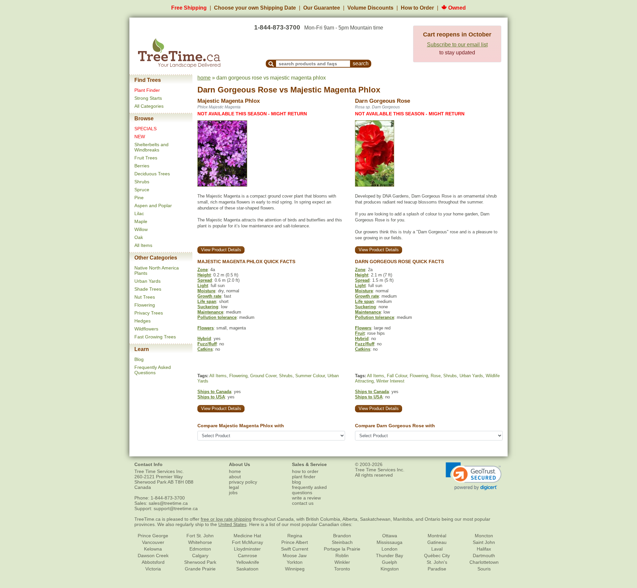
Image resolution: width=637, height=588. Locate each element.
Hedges (142, 320)
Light (202, 285)
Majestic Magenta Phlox (335, 89)
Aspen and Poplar (153, 205)
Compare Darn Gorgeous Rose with (395, 425)
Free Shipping (189, 8)
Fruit (360, 333)
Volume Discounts (370, 8)
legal (234, 487)
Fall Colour (397, 375)
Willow (141, 229)
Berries (141, 165)
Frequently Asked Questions (152, 370)
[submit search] (271, 64)
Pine (139, 197)
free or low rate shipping (226, 519)
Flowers (205, 327)
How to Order (417, 8)
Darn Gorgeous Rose (237, 89)
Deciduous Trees (152, 173)
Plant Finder (147, 90)
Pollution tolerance (217, 317)
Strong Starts (148, 98)
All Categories (149, 106)
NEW (139, 136)
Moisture (206, 290)
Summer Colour (310, 375)
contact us (303, 503)
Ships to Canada (214, 391)
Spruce (141, 189)
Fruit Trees (145, 157)
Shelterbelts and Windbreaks (151, 147)
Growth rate (209, 296)
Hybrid (204, 338)
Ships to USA (211, 396)
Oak (138, 237)
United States (232, 524)
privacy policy (243, 482)
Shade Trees (147, 289)
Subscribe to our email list (457, 44)
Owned (456, 8)
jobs (233, 492)
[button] (474, 476)
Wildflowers (146, 328)
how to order (305, 471)
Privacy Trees (148, 313)
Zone (202, 269)
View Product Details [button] (221, 249)
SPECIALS (145, 128)
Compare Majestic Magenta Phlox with (240, 425)
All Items (143, 245)
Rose (436, 375)
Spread (204, 280)
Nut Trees (144, 297)
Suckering (207, 306)
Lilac (139, 213)
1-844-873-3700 (277, 27)
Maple (140, 221)
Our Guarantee (321, 8)
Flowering (144, 305)
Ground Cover (263, 375)
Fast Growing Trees (155, 336)
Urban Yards (147, 281)
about (235, 476)
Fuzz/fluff (207, 343)
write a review (306, 497)
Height (204, 274)
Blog (139, 359)
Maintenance (210, 312)
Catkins (205, 349)
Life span (206, 301)
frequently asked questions (309, 490)
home (204, 78)
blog (296, 482)
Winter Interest (390, 381)
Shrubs (141, 181)
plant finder (304, 476)
